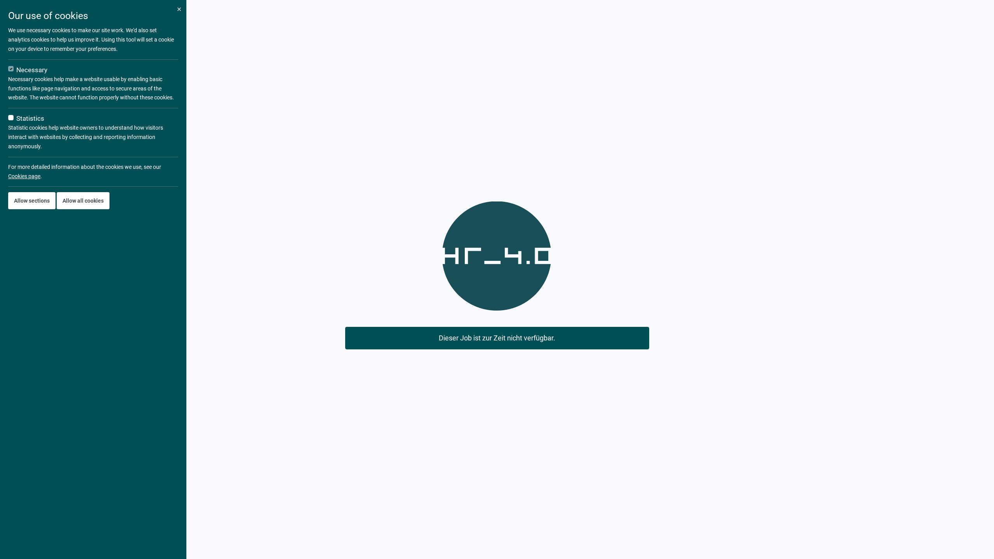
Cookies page (24, 176)
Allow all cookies (83, 201)
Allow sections (32, 201)
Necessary (31, 70)
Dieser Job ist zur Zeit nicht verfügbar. (497, 338)
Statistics (30, 118)
